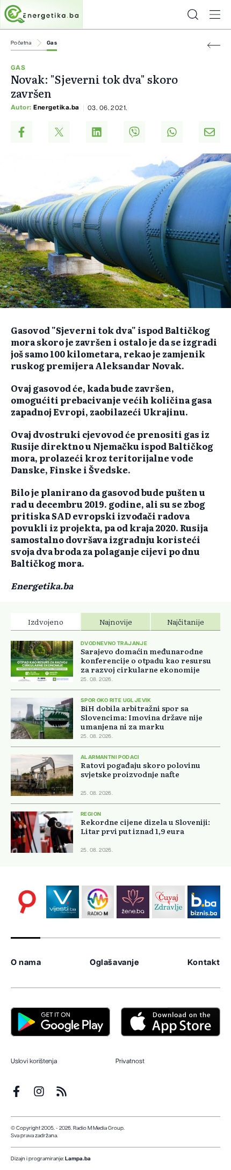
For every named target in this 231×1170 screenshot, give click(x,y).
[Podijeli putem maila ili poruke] (209, 132)
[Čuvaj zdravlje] (168, 902)
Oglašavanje (114, 963)
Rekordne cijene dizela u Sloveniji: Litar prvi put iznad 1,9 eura (145, 826)
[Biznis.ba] (203, 902)
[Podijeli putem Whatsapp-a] (172, 132)
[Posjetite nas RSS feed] (61, 1091)
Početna (21, 43)
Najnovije (115, 621)
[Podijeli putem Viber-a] (134, 132)
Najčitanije (185, 621)
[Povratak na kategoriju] (213, 45)
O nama (26, 963)
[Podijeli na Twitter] (59, 132)
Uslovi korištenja (34, 1061)
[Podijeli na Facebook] (21, 132)
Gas (52, 43)
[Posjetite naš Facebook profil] (16, 1091)
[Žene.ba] (133, 902)
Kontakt (203, 963)
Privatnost (130, 1061)
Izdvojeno (45, 621)
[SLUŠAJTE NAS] (98, 902)
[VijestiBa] (62, 902)
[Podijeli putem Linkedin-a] (96, 132)
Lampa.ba (78, 1158)
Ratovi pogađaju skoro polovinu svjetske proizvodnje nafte (140, 769)
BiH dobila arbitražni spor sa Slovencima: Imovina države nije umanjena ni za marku (142, 717)
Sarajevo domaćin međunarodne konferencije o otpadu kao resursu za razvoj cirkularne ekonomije (146, 660)
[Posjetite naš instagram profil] (39, 1091)
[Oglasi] (27, 902)
